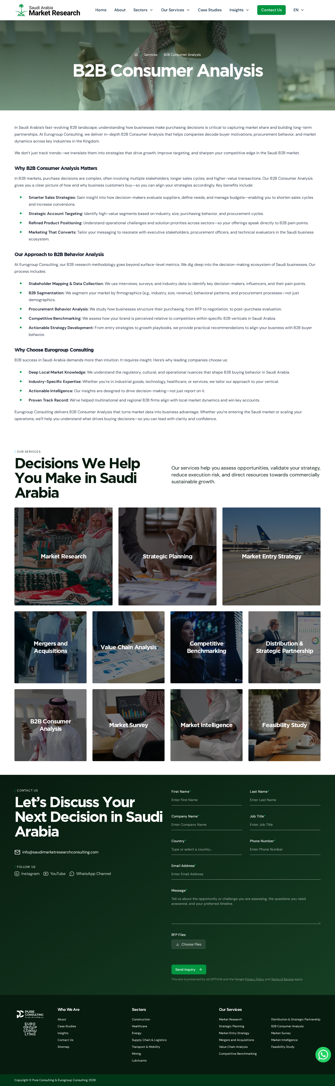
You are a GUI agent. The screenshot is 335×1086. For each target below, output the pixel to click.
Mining (136, 1054)
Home (100, 9)
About (120, 9)
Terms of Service (282, 979)
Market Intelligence (284, 1040)
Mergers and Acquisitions (236, 1040)
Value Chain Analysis (233, 1047)
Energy (137, 1033)
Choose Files (191, 944)
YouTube (57, 873)
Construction (141, 1019)
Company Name (185, 816)
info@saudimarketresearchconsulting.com (60, 852)
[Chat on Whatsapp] (323, 1054)
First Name (181, 791)
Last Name (259, 791)
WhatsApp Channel (93, 873)
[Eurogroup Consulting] (47, 10)
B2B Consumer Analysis (287, 1026)
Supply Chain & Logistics (149, 1040)
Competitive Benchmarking (238, 1054)
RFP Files (178, 935)
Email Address (183, 865)
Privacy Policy (254, 979)
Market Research (230, 1019)
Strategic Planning (231, 1026)
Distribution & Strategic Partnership (296, 1019)
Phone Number (262, 841)
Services (150, 54)
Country (178, 841)
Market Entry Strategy (234, 1033)
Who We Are (68, 1009)
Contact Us (271, 9)
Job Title (258, 816)
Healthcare (139, 1026)
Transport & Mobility (146, 1047)
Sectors (140, 9)
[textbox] (246, 908)
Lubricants (139, 1060)
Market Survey (281, 1033)
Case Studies (210, 9)
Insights (237, 9)
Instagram (30, 873)
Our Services (172, 9)
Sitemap (63, 1047)
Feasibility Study (283, 1047)
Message (179, 890)
